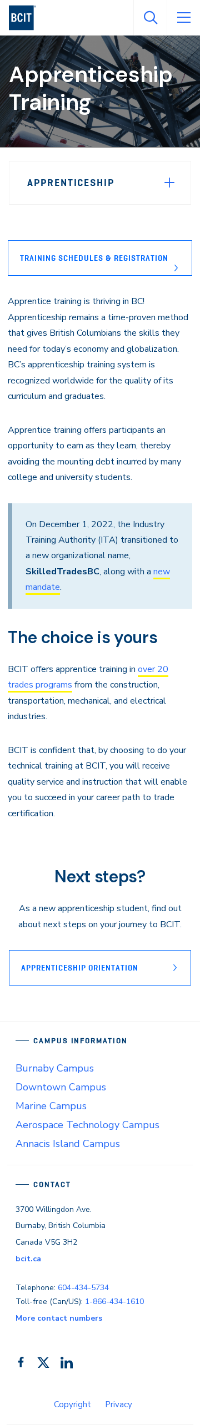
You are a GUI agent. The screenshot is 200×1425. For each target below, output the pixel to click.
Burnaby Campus (55, 1068)
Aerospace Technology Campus (87, 1124)
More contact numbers (59, 1318)
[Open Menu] (183, 18)
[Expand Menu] (169, 182)
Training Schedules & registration (94, 258)
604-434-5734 (83, 1287)
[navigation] (27, 18)
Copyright (72, 1404)
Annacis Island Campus (68, 1143)
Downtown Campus (61, 1087)
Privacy (118, 1404)
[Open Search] (150, 18)
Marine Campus (51, 1106)
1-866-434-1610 (114, 1301)
